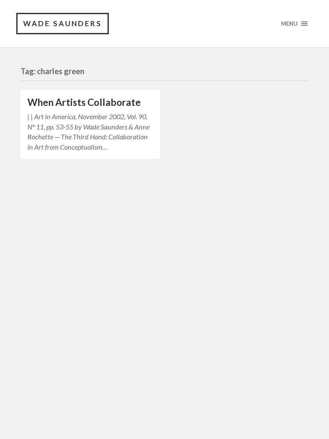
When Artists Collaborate (84, 102)
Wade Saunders (62, 23)
